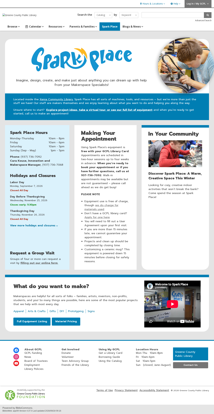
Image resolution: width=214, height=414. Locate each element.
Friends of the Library (75, 365)
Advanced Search (203, 20)
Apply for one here (97, 217)
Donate (66, 353)
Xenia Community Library (56, 99)
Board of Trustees (36, 361)
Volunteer (68, 357)
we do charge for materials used (101, 207)
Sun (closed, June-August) (153, 365)
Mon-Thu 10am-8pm (149, 353)
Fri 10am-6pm (145, 357)
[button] (152, 4)
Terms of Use (104, 390)
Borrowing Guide (109, 357)
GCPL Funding (33, 353)
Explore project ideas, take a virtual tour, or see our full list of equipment (99, 110)
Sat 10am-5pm (145, 361)
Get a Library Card (110, 353)
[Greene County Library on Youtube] (16, 363)
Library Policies (33, 369)
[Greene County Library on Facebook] (16, 350)
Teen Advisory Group (75, 361)
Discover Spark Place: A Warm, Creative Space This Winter (175, 176)
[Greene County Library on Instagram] (16, 357)
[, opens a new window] (25, 399)
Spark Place (110, 26)
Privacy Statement (126, 390)
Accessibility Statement (154, 390)
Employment (32, 365)
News (27, 357)
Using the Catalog (110, 361)
